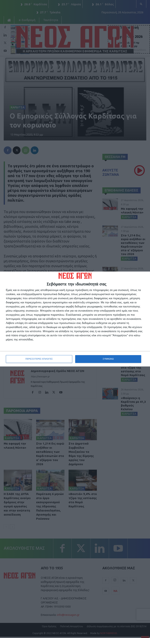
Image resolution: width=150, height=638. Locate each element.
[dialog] (75, 319)
